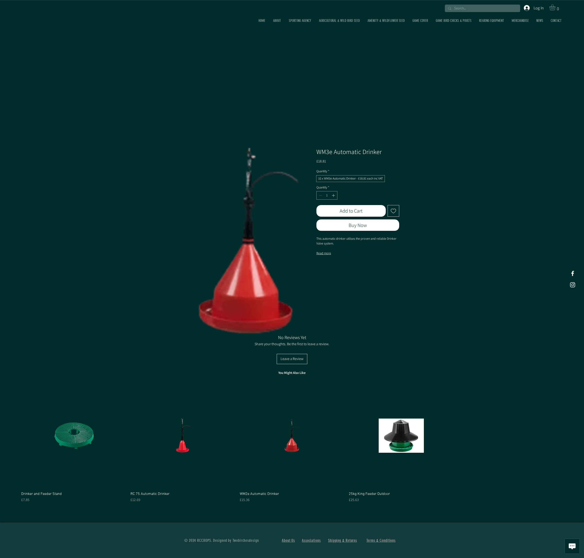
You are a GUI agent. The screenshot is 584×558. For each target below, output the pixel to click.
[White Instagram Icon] (572, 284)
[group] (292, 443)
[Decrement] (320, 195)
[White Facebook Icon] (572, 273)
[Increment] (334, 195)
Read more (323, 253)
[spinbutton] (327, 195)
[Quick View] (73, 435)
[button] (556, 7)
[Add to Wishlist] (393, 211)
